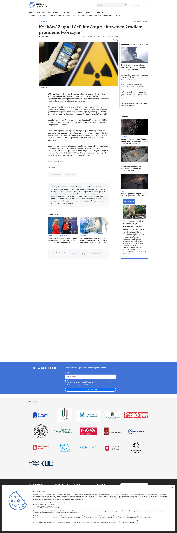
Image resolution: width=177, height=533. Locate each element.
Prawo (68, 15)
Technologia (107, 12)
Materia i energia (93, 12)
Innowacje (51, 15)
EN (147, 5)
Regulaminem (95, 253)
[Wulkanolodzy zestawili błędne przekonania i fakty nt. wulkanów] (134, 85)
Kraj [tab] (141, 44)
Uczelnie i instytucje (57, 236)
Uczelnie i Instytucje (37, 15)
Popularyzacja (79, 15)
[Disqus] (78, 286)
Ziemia (81, 12)
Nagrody (60, 15)
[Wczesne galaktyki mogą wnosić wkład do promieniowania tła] (134, 185)
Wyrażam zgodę (129, 522)
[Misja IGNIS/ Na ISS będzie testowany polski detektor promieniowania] (134, 159)
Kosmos (32, 12)
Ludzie (117, 15)
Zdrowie (66, 12)
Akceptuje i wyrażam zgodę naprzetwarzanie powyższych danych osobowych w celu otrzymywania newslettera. (89, 381)
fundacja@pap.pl (86, 517)
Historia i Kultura (44, 12)
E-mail (67, 373)
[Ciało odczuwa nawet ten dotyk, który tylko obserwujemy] (134, 104)
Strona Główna (137, 21)
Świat (123, 191)
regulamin (76, 381)
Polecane (129, 201)
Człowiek (56, 12)
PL (144, 5)
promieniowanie (55, 174)
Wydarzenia (108, 15)
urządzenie (70, 174)
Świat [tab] (146, 44)
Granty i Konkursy (94, 15)
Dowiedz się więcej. (110, 522)
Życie (74, 12)
